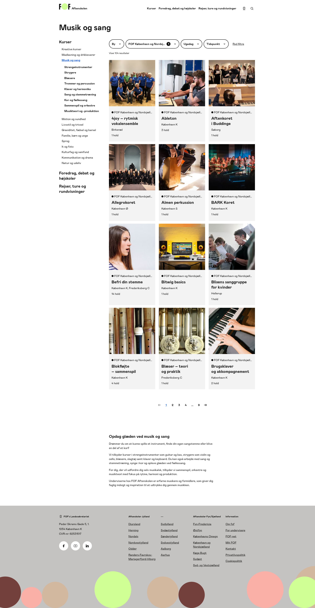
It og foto (68, 146)
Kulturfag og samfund (75, 152)
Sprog (65, 141)
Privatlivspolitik (235, 555)
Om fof (230, 524)
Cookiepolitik (234, 561)
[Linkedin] (87, 545)
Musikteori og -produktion (81, 111)
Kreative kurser (71, 49)
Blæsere (69, 78)
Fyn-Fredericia (202, 524)
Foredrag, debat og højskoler (177, 8)
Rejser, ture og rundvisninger (217, 8)
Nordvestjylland (138, 542)
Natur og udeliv (71, 163)
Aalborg (166, 548)
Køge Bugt (200, 553)
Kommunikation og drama (77, 157)
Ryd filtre (238, 44)
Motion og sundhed (74, 119)
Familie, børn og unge (75, 135)
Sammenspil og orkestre (79, 105)
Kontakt (231, 548)
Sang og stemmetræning (80, 94)
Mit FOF (231, 542)
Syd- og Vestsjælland (206, 565)
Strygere (70, 72)
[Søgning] (252, 8)
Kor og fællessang (75, 100)
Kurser (151, 8)
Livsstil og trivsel (72, 124)
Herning (133, 530)
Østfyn (197, 530)
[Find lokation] (244, 8)
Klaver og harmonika (77, 89)
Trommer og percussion (79, 83)
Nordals (133, 536)
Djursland (134, 524)
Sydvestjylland (170, 542)
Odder (132, 548)
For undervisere (235, 530)
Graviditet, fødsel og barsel (79, 130)
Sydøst (197, 559)
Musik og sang (71, 60)
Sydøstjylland (169, 530)
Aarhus (165, 555)
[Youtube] (75, 545)
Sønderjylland (169, 536)
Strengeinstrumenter (78, 67)
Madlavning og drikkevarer (78, 55)
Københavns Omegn (205, 536)
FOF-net (231, 536)
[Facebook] (63, 545)
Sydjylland (167, 524)
